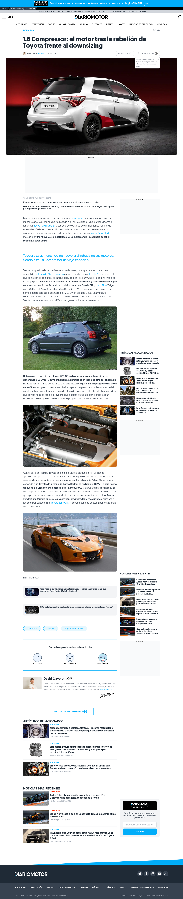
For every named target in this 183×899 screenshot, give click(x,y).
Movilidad (162, 24)
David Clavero (32, 53)
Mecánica (32, 628)
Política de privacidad (160, 895)
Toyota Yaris (95, 274)
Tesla (53, 11)
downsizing (77, 218)
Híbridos (110, 24)
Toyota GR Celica (118, 11)
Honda (87, 11)
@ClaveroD (42, 53)
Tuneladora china (73, 11)
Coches (51, 24)
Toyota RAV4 (42, 11)
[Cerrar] (158, 59)
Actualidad (21, 24)
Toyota (28, 256)
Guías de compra (67, 24)
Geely (60, 11)
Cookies (147, 895)
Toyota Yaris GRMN (100, 233)
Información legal (135, 895)
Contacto (123, 895)
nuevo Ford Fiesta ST (44, 225)
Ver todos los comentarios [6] (70, 711)
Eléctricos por (16, 8)
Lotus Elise (101, 285)
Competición (37, 24)
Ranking (84, 24)
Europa (131, 11)
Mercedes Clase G (100, 11)
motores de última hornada (49, 274)
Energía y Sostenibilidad (141, 24)
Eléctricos (97, 24)
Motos (122, 24)
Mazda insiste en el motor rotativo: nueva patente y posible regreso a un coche (61, 202)
